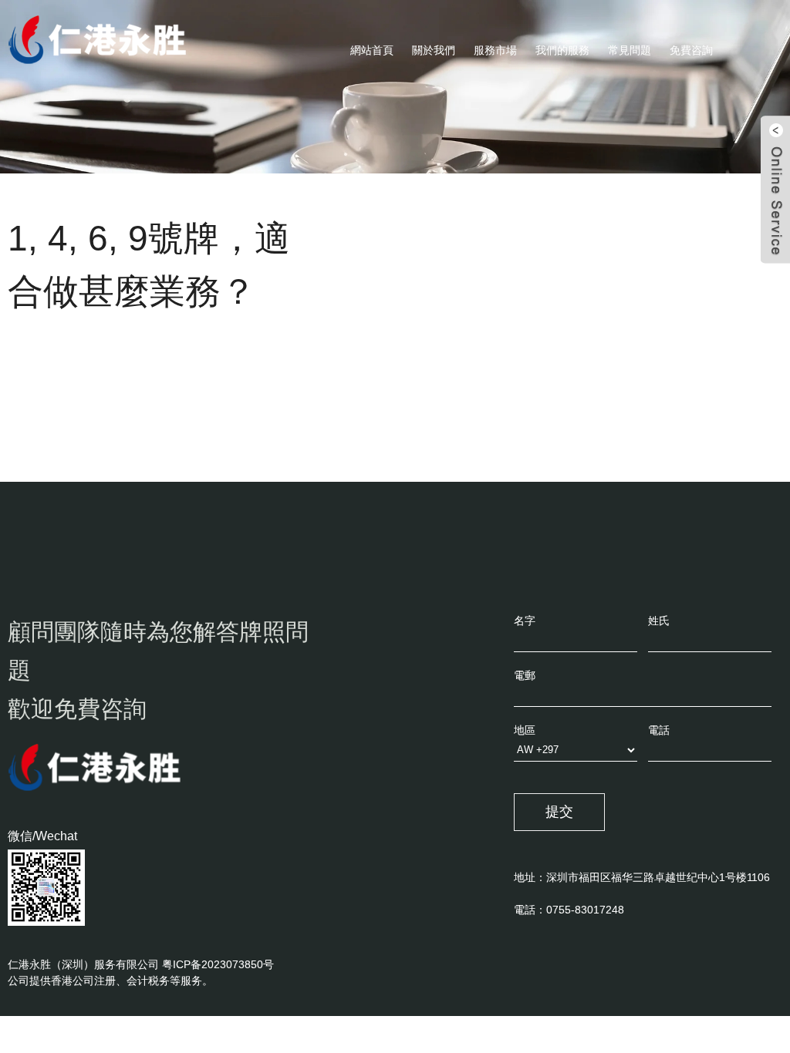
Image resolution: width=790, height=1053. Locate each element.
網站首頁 (371, 50)
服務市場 (495, 50)
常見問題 (629, 50)
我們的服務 (562, 50)
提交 (559, 811)
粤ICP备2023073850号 (218, 964)
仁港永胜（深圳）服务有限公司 (83, 964)
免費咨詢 (691, 50)
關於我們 (433, 50)
